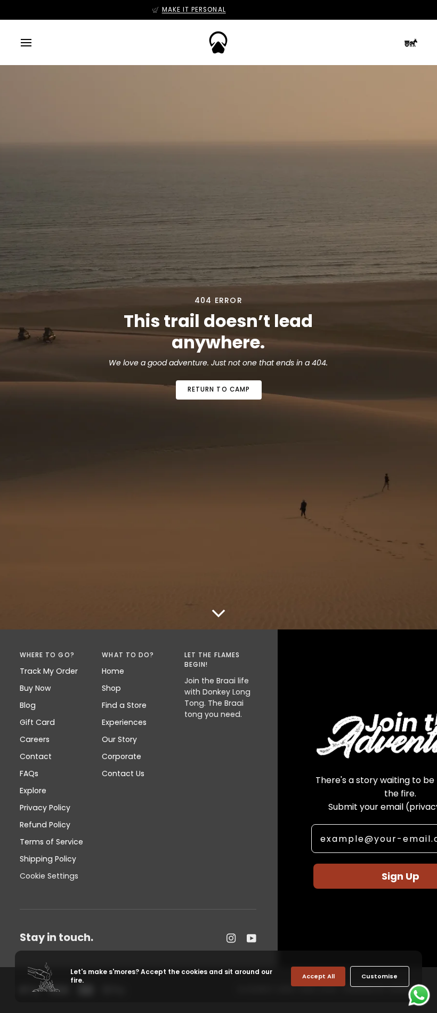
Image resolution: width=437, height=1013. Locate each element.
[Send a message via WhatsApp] (419, 995)
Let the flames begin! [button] (212, 660)
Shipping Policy (48, 859)
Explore (33, 790)
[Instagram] (231, 938)
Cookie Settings (49, 876)
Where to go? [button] (47, 655)
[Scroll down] (218, 607)
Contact (36, 756)
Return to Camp (219, 389)
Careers (35, 739)
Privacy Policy (45, 807)
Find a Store (124, 705)
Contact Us (123, 773)
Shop (111, 688)
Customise (379, 976)
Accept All (318, 976)
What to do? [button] (128, 655)
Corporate (121, 756)
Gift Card (37, 722)
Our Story (119, 739)
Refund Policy (45, 824)
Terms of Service (51, 841)
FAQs (29, 773)
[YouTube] (251, 938)
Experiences (124, 722)
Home (113, 671)
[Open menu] (36, 42)
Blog (28, 705)
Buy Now (35, 688)
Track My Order (49, 671)
